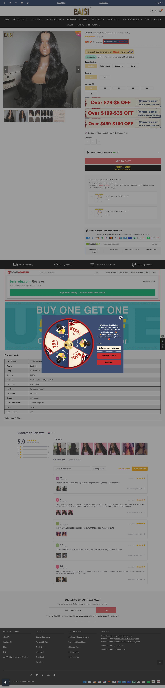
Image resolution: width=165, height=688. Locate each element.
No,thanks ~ (109, 362)
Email (99, 343)
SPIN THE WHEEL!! (109, 356)
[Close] (120, 317)
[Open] (5, 682)
